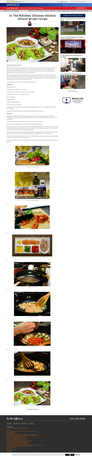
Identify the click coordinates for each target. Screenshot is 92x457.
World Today (24, 10)
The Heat (47, 10)
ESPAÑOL (9, 428)
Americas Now (65, 10)
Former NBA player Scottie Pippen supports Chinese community (22, 434)
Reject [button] (72, 454)
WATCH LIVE (21, 1)
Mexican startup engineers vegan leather (16, 436)
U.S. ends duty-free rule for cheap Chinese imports (19, 444)
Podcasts (52, 10)
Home (8, 430)
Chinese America (11, 432)
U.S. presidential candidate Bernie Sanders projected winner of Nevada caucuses (26, 445)
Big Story (80, 10)
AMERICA (75, 1)
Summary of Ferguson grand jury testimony (17, 438)
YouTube (64, 1)
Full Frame (73, 10)
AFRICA (79, 1)
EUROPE (83, 1)
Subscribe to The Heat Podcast (14, 437)
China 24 (59, 10)
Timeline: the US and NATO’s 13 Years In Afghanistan (19, 441)
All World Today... (72, 91)
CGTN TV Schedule (11, 447)
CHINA (71, 1)
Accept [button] (67, 454)
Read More (77, 454)
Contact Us (9, 451)
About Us (86, 10)
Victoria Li (35, 23)
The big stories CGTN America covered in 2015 (17, 439)
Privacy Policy (10, 450)
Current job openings (12, 433)
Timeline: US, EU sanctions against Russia (17, 442)
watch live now (81, 8)
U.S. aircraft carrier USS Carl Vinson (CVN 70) (17, 443)
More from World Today (72, 15)
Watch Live (6, 10)
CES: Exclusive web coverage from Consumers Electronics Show (22, 431)
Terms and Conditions (12, 449)
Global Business (39, 10)
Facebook (67, 1)
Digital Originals (15, 10)
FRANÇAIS (14, 428)
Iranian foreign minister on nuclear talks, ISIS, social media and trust (23, 435)
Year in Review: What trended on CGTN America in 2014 (20, 446)
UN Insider (30, 10)
